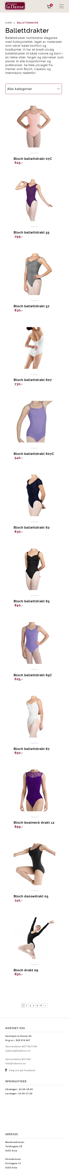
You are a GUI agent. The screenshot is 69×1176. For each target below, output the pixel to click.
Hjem (8, 23)
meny (61, 6)
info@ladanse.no (15, 1063)
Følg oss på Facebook (22, 1070)
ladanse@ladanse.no (18, 1050)
